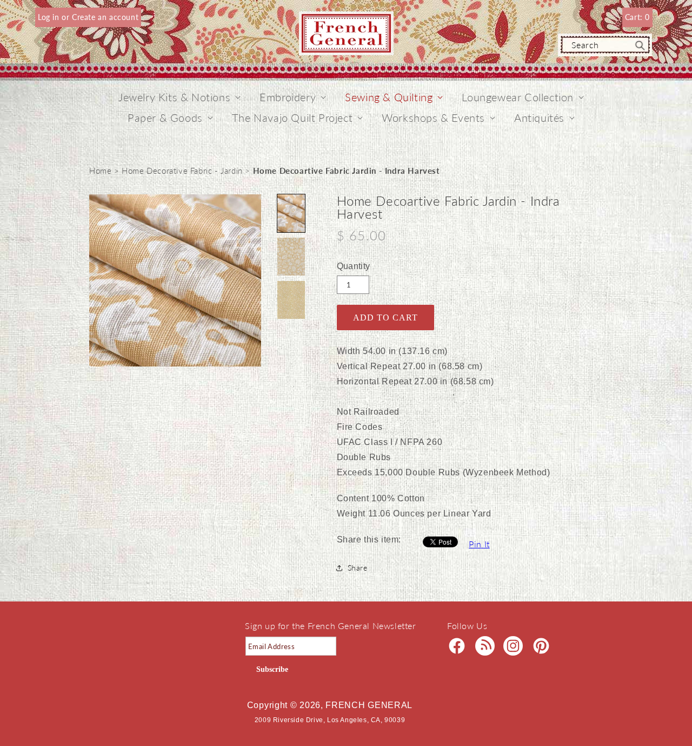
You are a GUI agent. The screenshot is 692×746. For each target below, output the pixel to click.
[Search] (640, 45)
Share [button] (358, 567)
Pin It (479, 544)
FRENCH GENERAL (368, 705)
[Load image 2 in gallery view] (291, 257)
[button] (174, 97)
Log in (50, 17)
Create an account (105, 17)
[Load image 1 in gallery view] (291, 213)
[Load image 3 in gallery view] (291, 300)
